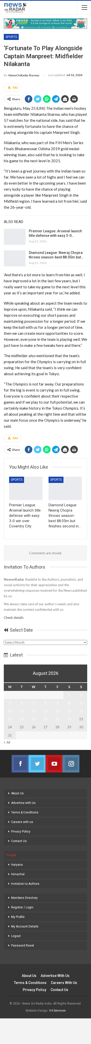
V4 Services (57, 1010)
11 (22, 711)
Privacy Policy (20, 831)
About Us (17, 793)
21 (57, 719)
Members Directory (24, 898)
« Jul (7, 742)
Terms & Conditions (24, 812)
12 (34, 711)
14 (57, 711)
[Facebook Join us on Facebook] (20, 764)
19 (34, 719)
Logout (16, 936)
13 (45, 711)
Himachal (18, 874)
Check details (14, 618)
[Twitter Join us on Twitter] (37, 764)
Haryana (17, 864)
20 (45, 719)
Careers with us (22, 822)
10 (10, 711)
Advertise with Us (23, 803)
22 (69, 719)
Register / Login (22, 907)
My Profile (18, 917)
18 (22, 719)
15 (69, 711)
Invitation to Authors (25, 884)
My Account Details (24, 926)
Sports (11, 37)
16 (81, 711)
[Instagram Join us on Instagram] (71, 764)
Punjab (11, 855)
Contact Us (19, 841)
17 (10, 719)
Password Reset (22, 945)
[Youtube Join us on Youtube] (54, 764)
